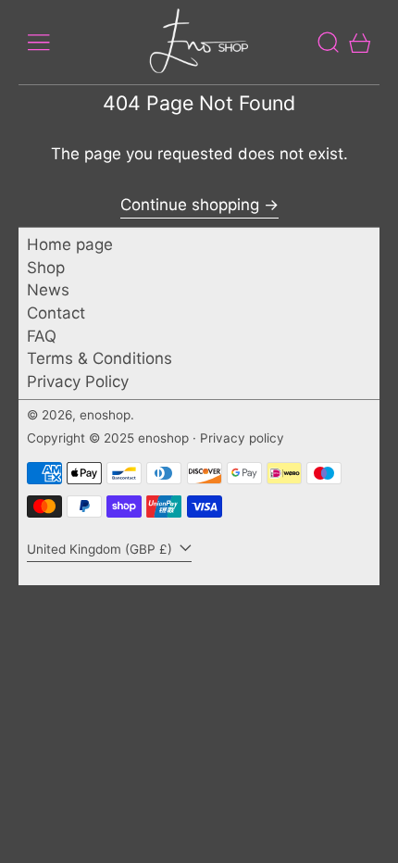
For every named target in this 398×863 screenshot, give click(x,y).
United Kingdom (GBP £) (101, 549)
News (48, 290)
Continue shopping (189, 204)
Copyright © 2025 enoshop (108, 438)
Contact (56, 313)
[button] (329, 42)
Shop (46, 267)
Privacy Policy (78, 381)
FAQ (41, 336)
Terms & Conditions (99, 358)
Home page (70, 244)
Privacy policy (242, 438)
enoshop (105, 414)
